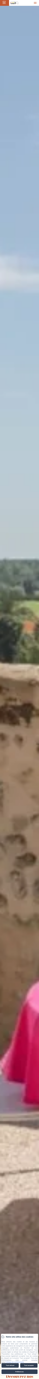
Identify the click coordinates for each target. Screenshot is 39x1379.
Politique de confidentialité (15, 1362)
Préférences (19, 1372)
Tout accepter (29, 1365)
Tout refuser (10, 1365)
